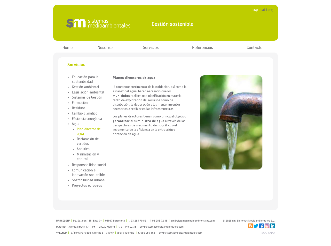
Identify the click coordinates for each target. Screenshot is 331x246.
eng (270, 9)
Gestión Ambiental (85, 86)
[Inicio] (98, 23)
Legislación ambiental (88, 92)
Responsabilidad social (89, 164)
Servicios (151, 47)
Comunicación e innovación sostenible (88, 172)
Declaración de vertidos (88, 141)
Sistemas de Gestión (87, 97)
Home (68, 47)
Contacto (254, 47)
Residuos (79, 107)
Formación (80, 102)
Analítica (83, 148)
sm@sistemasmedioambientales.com (180, 232)
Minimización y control (88, 156)
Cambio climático (84, 113)
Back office (268, 233)
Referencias (202, 47)
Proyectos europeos (87, 185)
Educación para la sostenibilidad (85, 79)
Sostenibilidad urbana (88, 179)
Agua (75, 123)
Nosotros (105, 47)
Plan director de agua (89, 131)
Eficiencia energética (87, 118)
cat (262, 9)
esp (255, 9)
